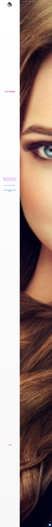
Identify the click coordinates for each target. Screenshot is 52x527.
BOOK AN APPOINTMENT (10, 185)
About (26, 1)
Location (29, 1)
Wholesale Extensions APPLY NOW (9, 190)
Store (22, 1)
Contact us (33, 1)
